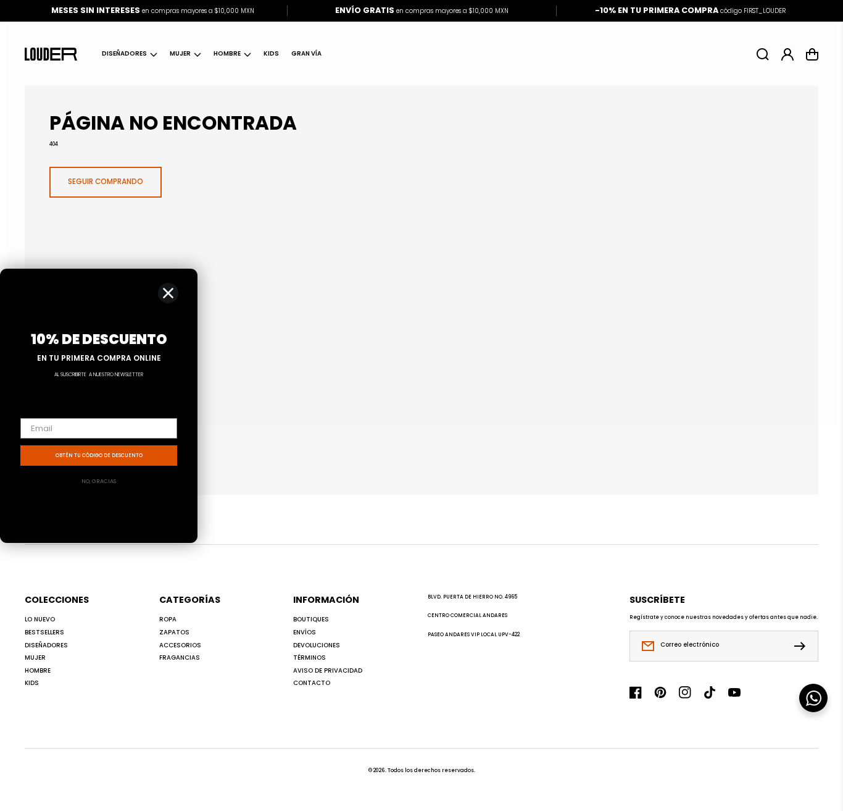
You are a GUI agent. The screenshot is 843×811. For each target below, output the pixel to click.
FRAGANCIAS (179, 658)
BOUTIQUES (311, 619)
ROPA (167, 619)
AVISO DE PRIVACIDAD (327, 670)
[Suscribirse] (802, 646)
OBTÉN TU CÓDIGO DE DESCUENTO (99, 455)
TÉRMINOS (309, 658)
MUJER (180, 53)
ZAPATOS (174, 632)
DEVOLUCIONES (316, 645)
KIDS (32, 683)
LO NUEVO (40, 619)
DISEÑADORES (124, 53)
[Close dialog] (168, 293)
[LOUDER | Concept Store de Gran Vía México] (51, 54)
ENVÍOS (304, 632)
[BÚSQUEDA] (762, 54)
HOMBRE (227, 53)
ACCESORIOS (180, 645)
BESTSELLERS (44, 632)
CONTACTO (311, 683)
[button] (130, 54)
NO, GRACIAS (98, 481)
